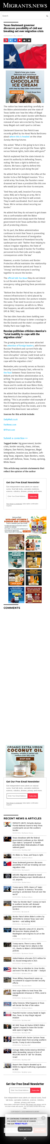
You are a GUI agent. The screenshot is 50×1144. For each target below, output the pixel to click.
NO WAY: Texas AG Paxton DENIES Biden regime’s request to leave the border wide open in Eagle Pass (29, 1027)
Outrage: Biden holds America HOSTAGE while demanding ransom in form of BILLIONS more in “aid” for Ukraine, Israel (29, 1053)
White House (9, 462)
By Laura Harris (26, 986)
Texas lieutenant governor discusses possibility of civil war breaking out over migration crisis (29, 864)
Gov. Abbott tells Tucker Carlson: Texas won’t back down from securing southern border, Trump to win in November (29, 1040)
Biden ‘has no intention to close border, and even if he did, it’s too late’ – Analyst (29, 969)
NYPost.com (9, 430)
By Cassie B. (26, 870)
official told (17, 278)
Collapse (8, 449)
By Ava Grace (26, 882)
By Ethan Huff (26, 850)
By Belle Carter (26, 939)
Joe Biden (33, 453)
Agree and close (25, 1129)
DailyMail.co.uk (11, 419)
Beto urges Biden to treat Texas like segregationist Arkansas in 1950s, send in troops (29, 993)
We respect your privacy (33, 1104)
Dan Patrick (18, 449)
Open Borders (31, 456)
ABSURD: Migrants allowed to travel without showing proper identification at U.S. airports (29, 877)
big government (26, 443)
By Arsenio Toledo (27, 953)
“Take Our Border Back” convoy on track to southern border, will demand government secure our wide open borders (29, 905)
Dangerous (30, 449)
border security (17, 446)
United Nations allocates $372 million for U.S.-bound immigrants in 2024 (29, 959)
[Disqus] (25, 644)
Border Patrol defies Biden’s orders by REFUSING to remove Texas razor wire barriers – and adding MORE (28, 919)
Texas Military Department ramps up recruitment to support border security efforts (29, 980)
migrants (19, 456)
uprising (41, 459)
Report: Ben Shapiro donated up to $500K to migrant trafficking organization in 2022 (29, 1067)
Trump (33, 459)
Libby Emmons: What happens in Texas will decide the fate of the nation (28, 1004)
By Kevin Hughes (27, 963)
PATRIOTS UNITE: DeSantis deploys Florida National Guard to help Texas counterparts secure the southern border (27, 826)
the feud (8, 372)
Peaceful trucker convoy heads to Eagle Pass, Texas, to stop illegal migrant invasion (29, 1015)
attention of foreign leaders (20, 345)
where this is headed (19, 136)
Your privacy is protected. (14, 504)
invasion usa (22, 453)
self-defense (16, 459)
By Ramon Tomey (27, 833)
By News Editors (27, 858)
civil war (35, 446)
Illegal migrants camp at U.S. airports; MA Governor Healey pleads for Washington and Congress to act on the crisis (29, 932)
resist (41, 456)
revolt (6, 459)
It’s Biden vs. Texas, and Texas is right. (28, 855)
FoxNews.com (10, 424)
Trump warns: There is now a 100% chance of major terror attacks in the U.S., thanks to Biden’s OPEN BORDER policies (28, 947)
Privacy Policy (21, 1124)
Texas (26, 459)
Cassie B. (19, 36)
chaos (28, 446)
